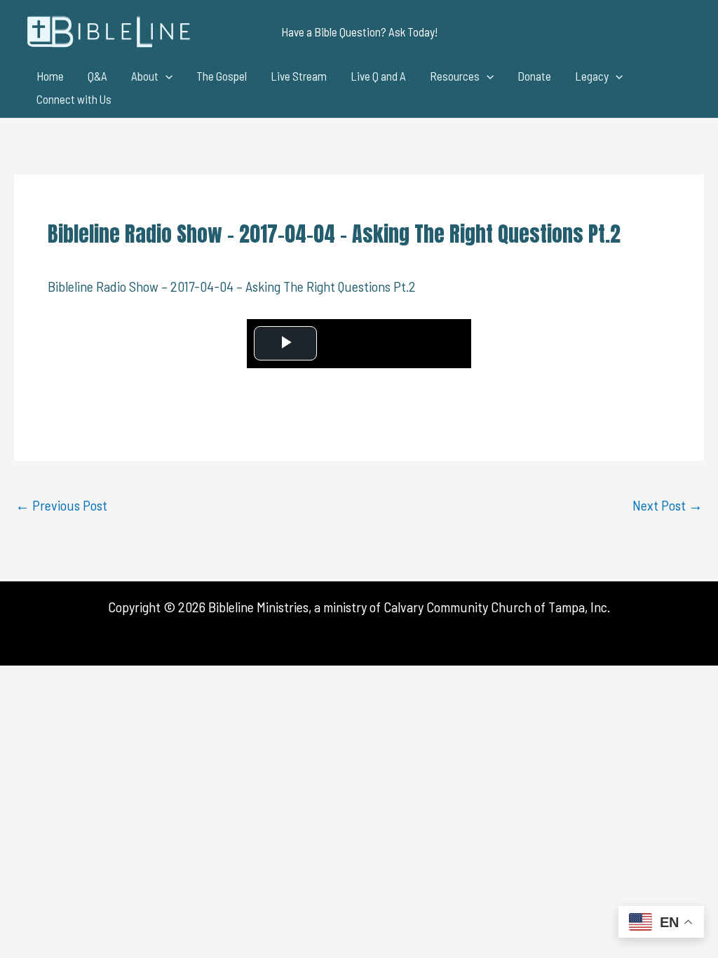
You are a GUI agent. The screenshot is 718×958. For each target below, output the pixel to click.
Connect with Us (73, 99)
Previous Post (61, 505)
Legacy (592, 76)
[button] (359, 31)
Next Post (667, 505)
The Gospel (221, 76)
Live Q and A (378, 76)
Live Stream (299, 76)
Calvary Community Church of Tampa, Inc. (497, 606)
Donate (534, 76)
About (144, 76)
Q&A (97, 76)
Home (50, 76)
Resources (455, 76)
